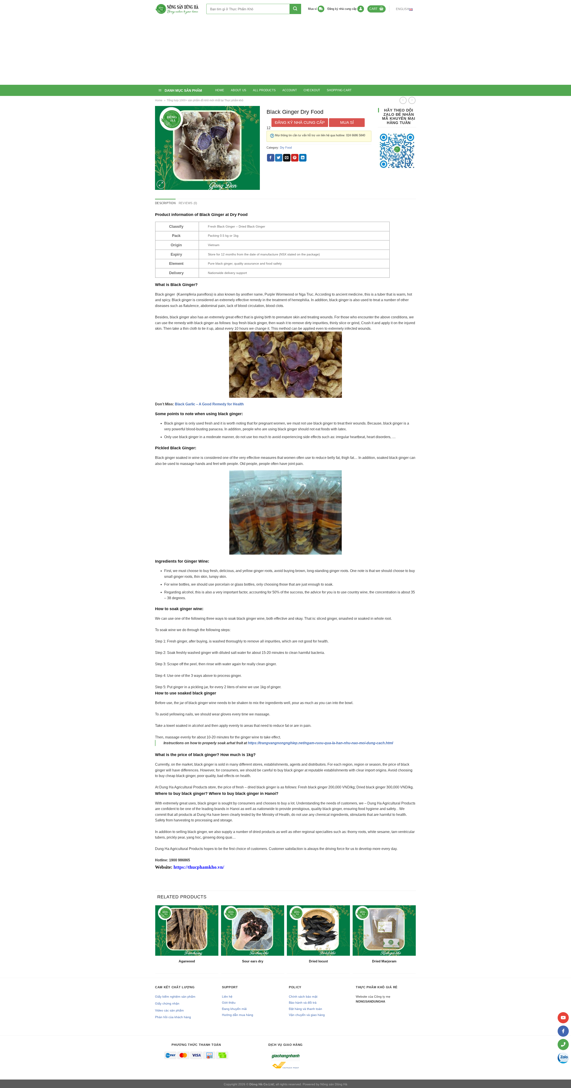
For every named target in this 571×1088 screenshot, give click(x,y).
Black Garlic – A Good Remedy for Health (209, 404)
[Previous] (156, 941)
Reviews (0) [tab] (188, 203)
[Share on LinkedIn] (302, 158)
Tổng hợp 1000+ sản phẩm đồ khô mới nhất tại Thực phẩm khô (205, 100)
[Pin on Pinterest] (294, 158)
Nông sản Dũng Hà (333, 1084)
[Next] (414, 941)
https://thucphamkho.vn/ (199, 867)
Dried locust (318, 961)
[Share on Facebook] (270, 158)
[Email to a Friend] (286, 158)
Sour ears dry (252, 961)
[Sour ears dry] (252, 930)
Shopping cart (339, 90)
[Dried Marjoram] (384, 930)
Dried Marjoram (384, 961)
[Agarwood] (186, 930)
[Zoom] (161, 184)
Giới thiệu (229, 1002)
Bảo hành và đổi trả (303, 1002)
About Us (238, 90)
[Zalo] (563, 1057)
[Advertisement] (285, 51)
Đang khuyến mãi (234, 1009)
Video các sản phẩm (169, 1010)
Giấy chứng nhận (167, 1003)
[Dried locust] (318, 930)
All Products (264, 90)
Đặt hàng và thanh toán (305, 1009)
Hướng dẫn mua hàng (237, 1015)
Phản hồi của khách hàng (173, 1017)
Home (219, 90)
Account (289, 90)
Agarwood (187, 961)
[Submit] (295, 9)
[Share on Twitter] (278, 158)
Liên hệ (227, 996)
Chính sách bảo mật (303, 996)
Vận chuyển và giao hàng (307, 1015)
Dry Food (286, 147)
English (402, 9)
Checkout (312, 90)
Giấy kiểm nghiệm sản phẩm (175, 996)
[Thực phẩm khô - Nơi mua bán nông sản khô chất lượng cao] (177, 9)
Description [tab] (165, 203)
